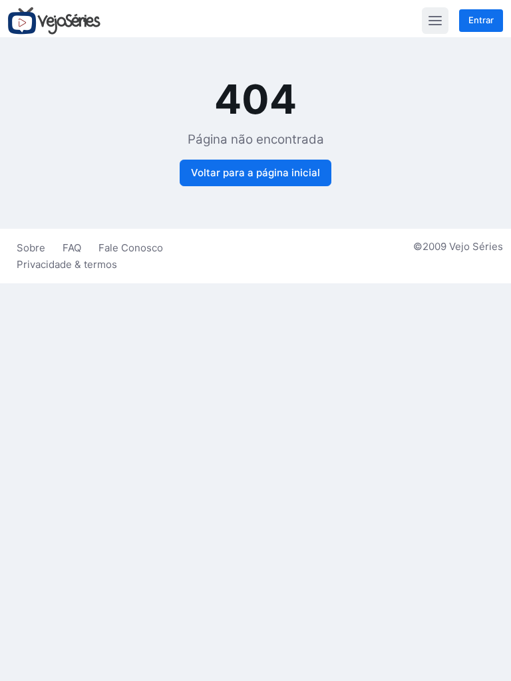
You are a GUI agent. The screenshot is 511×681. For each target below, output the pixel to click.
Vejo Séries (476, 246)
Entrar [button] (481, 20)
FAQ (72, 247)
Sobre (31, 247)
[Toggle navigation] (435, 20)
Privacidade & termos (67, 264)
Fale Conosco (130, 247)
